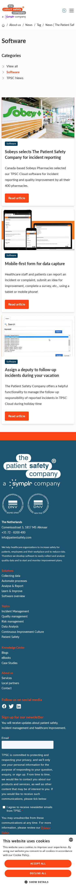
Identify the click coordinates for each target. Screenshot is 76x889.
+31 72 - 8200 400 (13, 532)
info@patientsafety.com (16, 537)
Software (13, 72)
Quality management (15, 616)
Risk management (13, 621)
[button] (38, 882)
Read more (36, 855)
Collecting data (11, 576)
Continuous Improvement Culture (23, 632)
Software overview (13, 596)
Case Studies (9, 663)
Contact (7, 688)
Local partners (10, 683)
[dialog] (38, 862)
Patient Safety (10, 637)
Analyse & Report (12, 586)
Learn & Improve (12, 591)
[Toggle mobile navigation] (71, 10)
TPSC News (14, 78)
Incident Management (15, 611)
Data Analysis (10, 626)
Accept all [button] (38, 863)
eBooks (6, 658)
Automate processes (14, 581)
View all (12, 66)
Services (7, 678)
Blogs (5, 652)
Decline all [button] (38, 873)
